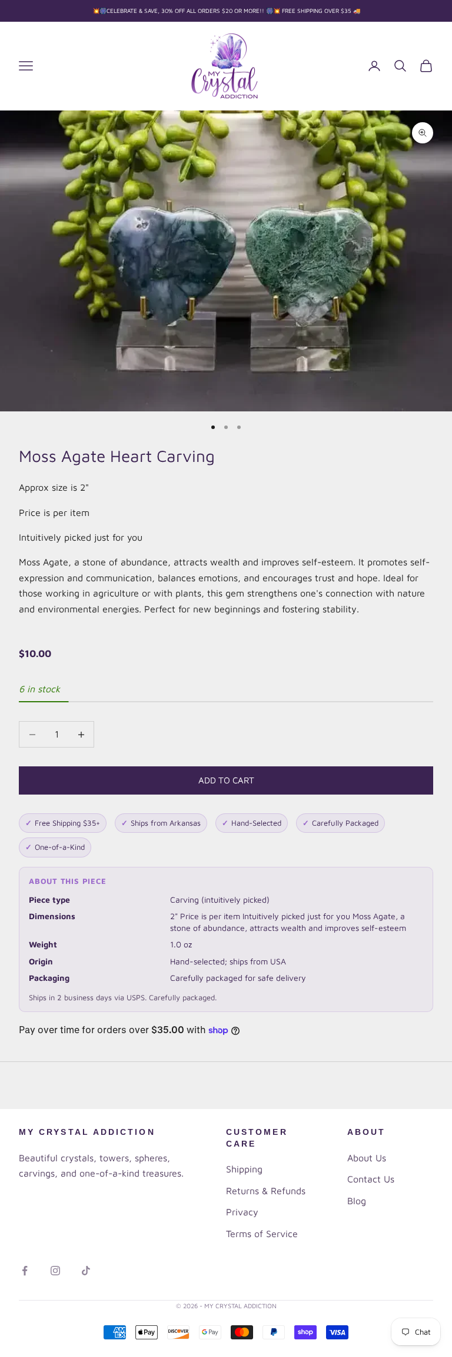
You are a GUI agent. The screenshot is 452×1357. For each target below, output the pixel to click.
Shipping (244, 1169)
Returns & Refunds (265, 1190)
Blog (356, 1200)
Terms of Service (262, 1233)
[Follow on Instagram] (55, 1270)
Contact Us (370, 1179)
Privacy (242, 1212)
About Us (366, 1157)
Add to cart (226, 780)
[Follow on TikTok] (86, 1270)
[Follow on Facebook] (25, 1270)
